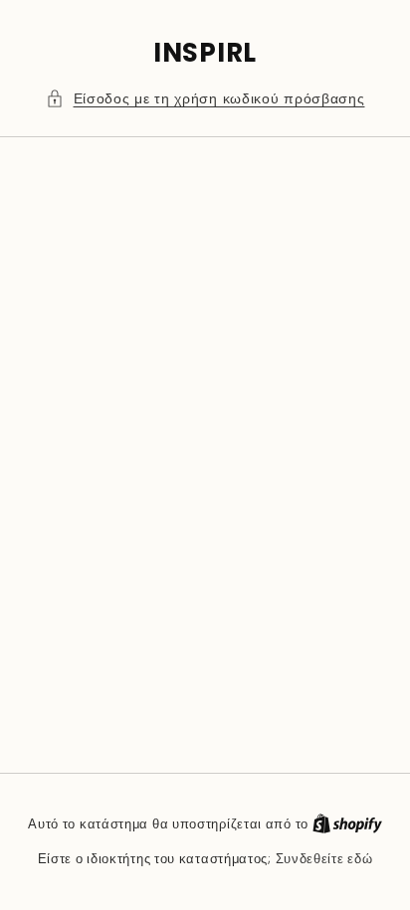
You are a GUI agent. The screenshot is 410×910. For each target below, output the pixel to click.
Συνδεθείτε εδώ (324, 858)
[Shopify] (347, 824)
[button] (205, 99)
